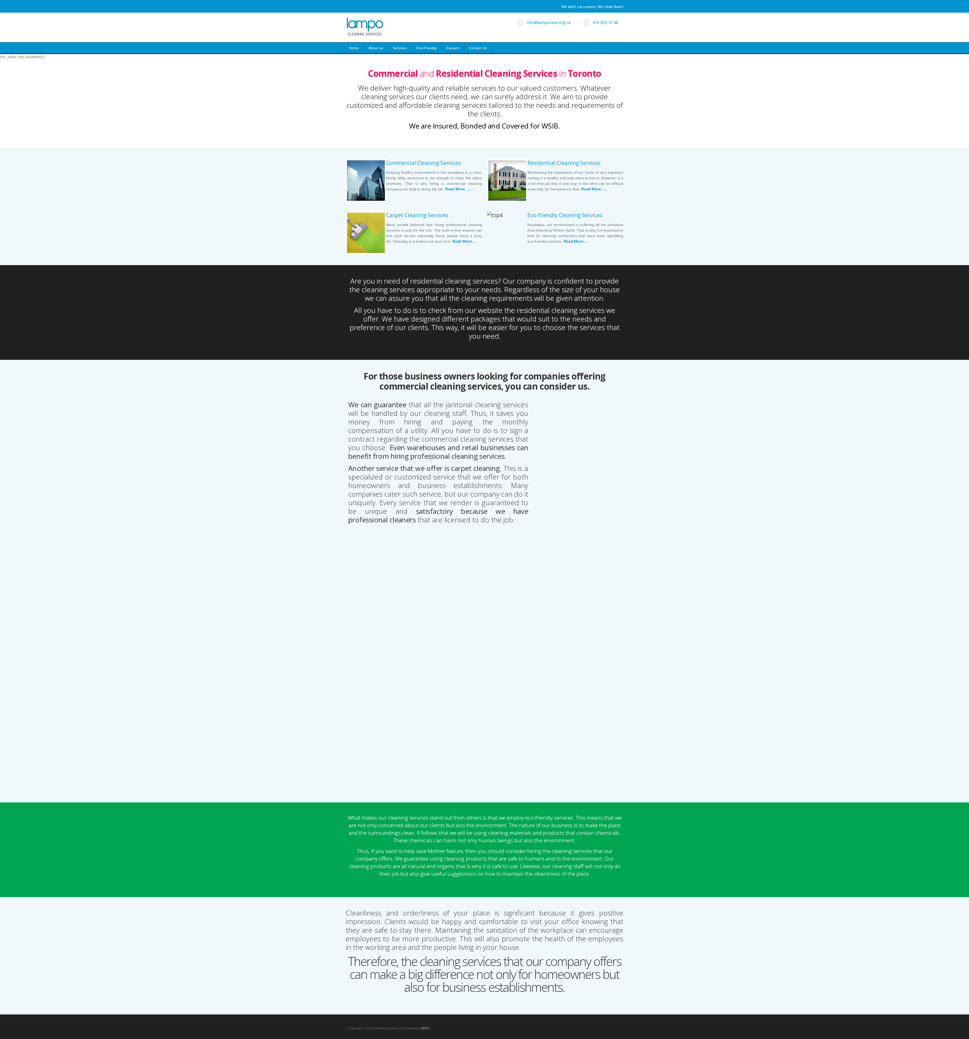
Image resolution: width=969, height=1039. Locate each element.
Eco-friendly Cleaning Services (564, 215)
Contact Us (478, 48)
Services (400, 48)
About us (375, 48)
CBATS (425, 1028)
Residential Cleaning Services (564, 162)
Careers (452, 48)
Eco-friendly (426, 48)
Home (354, 48)
